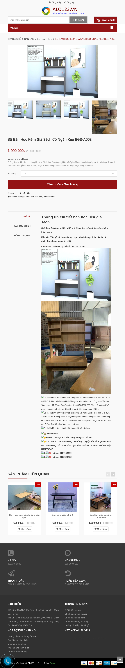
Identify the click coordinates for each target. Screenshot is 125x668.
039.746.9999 (14, 564)
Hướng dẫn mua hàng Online (22, 636)
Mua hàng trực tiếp (17, 644)
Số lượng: (12, 173)
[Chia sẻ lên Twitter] (21, 193)
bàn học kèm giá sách (20, 196)
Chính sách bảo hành (75, 617)
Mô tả (26, 216)
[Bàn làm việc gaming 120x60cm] (100, 497)
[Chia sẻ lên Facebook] (17, 193)
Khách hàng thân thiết (18, 648)
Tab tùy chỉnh (22, 226)
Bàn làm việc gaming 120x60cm (101, 516)
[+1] (28, 193)
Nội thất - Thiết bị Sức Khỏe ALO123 (88, 638)
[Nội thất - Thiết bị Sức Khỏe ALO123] (62, 10)
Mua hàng (25, 529)
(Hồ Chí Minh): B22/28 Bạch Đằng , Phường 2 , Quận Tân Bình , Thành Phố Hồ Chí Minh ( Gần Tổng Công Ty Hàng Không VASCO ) (33, 621)
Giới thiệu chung (73, 610)
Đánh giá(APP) (22, 235)
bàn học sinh (49, 196)
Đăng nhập (56, 2)
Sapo (52, 663)
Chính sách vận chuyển (76, 614)
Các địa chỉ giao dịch (18, 640)
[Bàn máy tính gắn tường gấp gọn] (24, 497)
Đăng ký (70, 2)
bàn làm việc (36, 196)
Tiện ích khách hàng (17, 651)
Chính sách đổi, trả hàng (77, 621)
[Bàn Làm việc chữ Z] (62, 497)
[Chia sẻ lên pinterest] (24, 193)
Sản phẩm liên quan (28, 474)
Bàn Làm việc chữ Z (62, 515)
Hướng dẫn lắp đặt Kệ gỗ (77, 625)
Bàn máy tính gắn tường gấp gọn (24, 516)
